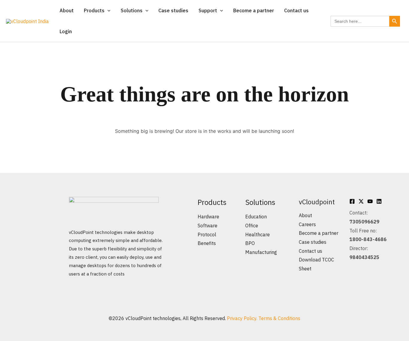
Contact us (296, 10)
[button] (107, 10)
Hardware (208, 217)
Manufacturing (261, 252)
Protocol (207, 235)
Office (251, 226)
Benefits (207, 243)
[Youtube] (370, 201)
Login (66, 31)
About (67, 10)
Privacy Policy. (242, 318)
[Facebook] (352, 201)
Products (94, 10)
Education (256, 217)
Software (207, 226)
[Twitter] (361, 201)
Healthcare (257, 235)
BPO (250, 243)
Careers (307, 224)
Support (208, 10)
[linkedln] (379, 201)
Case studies (173, 10)
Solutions (132, 10)
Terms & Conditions (279, 318)
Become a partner (253, 10)
